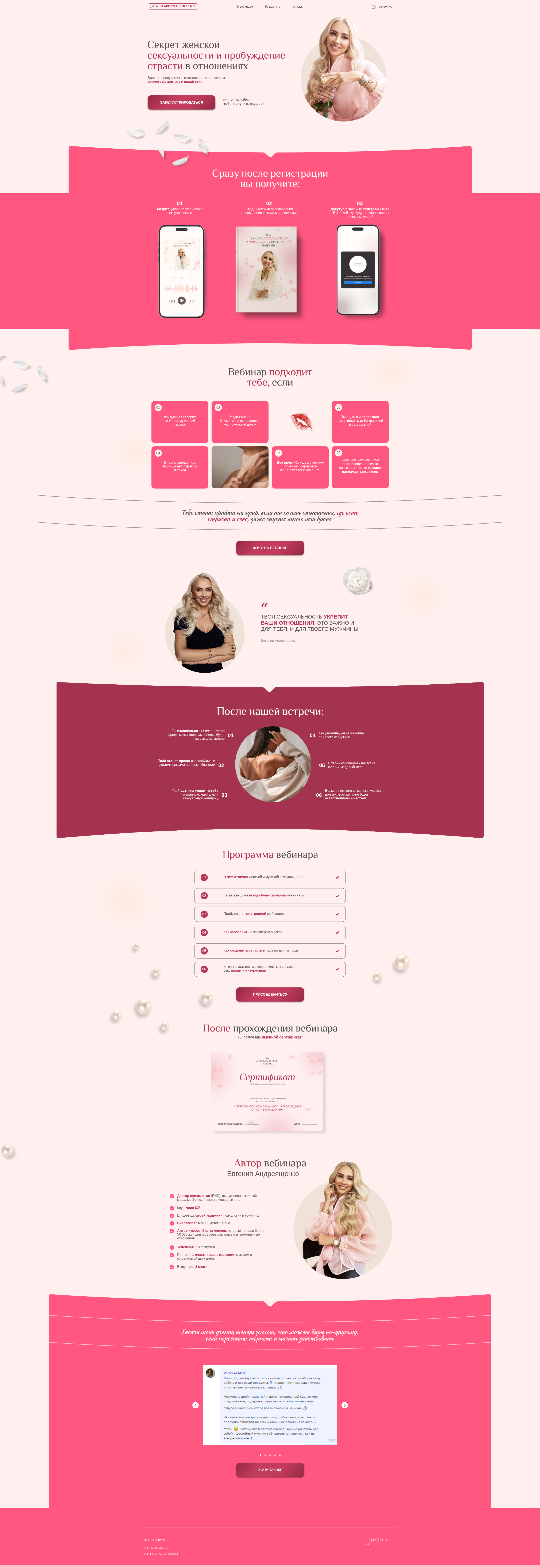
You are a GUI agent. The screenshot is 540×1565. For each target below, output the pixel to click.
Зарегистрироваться (181, 102)
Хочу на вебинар (270, 548)
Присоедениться (270, 994)
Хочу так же (270, 1470)
